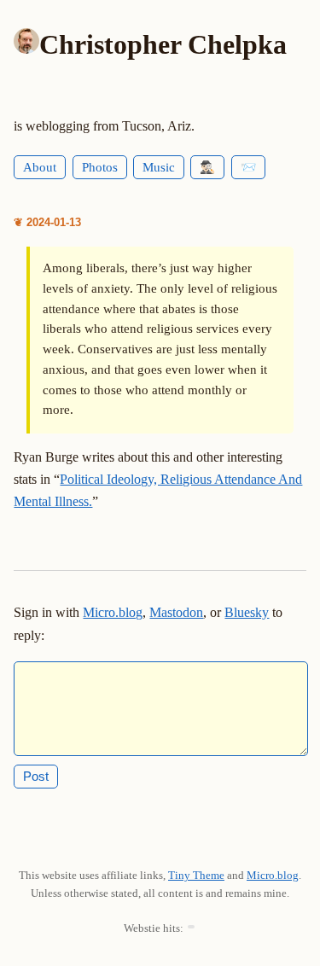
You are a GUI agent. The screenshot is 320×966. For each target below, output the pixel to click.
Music (159, 167)
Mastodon (176, 612)
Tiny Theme (196, 875)
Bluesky (246, 612)
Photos (100, 167)
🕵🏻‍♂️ (207, 167)
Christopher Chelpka (163, 44)
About (39, 167)
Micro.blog (113, 612)
